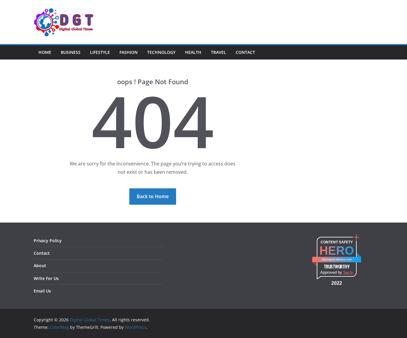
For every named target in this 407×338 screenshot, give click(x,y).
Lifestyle (100, 52)
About (40, 265)
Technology (161, 52)
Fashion (128, 52)
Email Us (42, 291)
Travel (218, 52)
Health (193, 52)
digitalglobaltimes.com (336, 259)
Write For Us (46, 278)
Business (70, 52)
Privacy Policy (48, 240)
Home (44, 52)
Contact (245, 52)
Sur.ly (348, 272)
